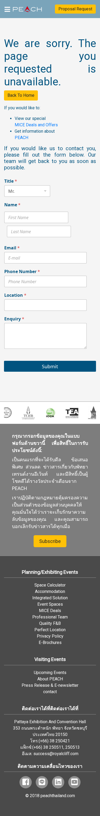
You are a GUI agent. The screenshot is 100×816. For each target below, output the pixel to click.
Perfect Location (50, 629)
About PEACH (50, 678)
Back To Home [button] (20, 95)
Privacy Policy (50, 636)
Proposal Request (75, 8)
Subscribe (50, 541)
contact (50, 691)
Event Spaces (50, 604)
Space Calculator (50, 585)
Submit (50, 366)
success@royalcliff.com (55, 753)
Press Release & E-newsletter (50, 685)
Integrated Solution (50, 597)
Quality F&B (50, 623)
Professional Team (50, 617)
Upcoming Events (50, 672)
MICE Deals (50, 610)
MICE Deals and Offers (36, 124)
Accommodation (50, 591)
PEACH (21, 137)
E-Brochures (50, 642)
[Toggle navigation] (7, 9)
